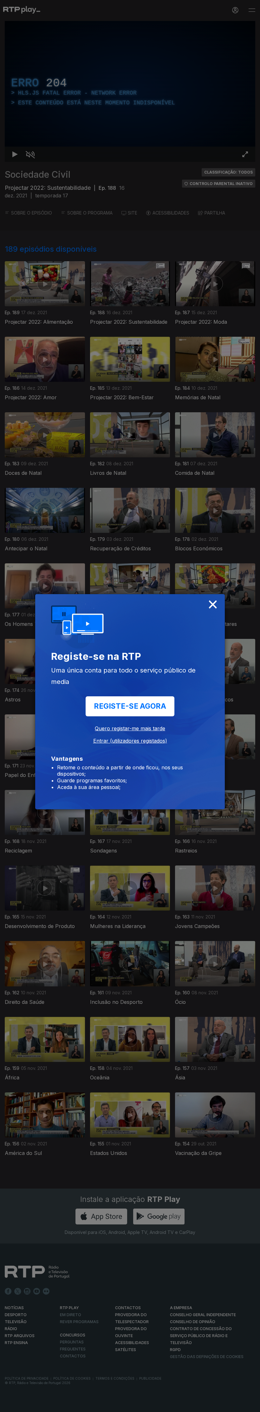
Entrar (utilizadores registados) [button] (130, 741)
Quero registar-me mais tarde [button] (130, 728)
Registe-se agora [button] (130, 706)
